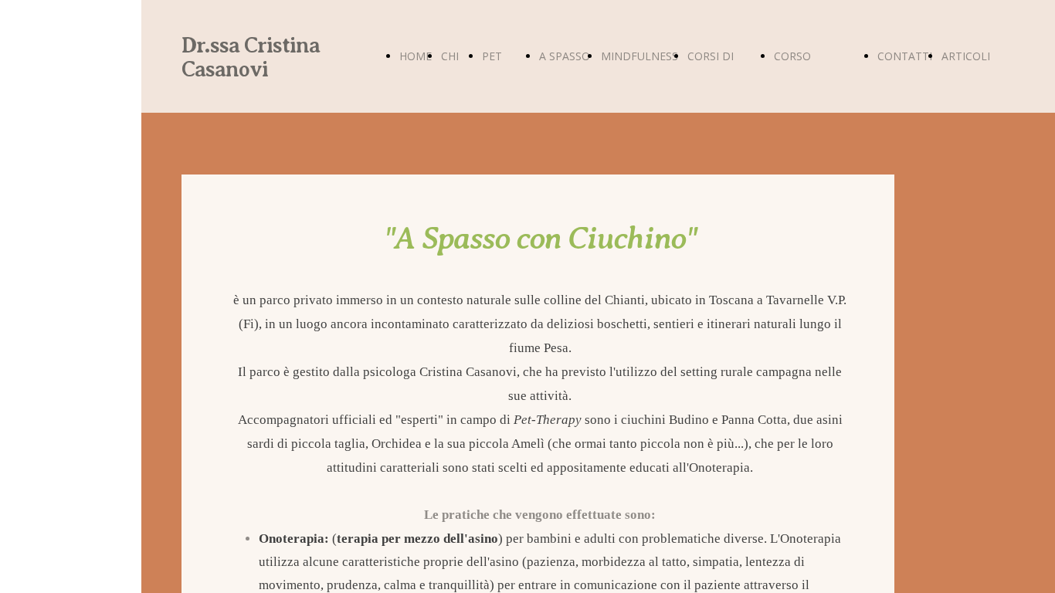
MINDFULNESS (639, 56)
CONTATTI (904, 56)
